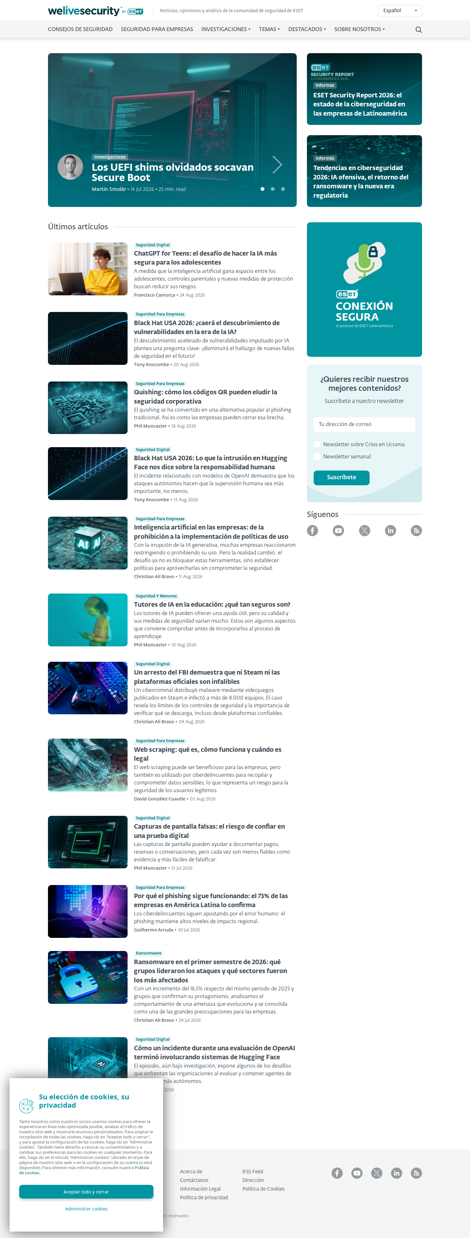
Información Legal (200, 1189)
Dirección (253, 1180)
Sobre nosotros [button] (357, 29)
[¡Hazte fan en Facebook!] (312, 530)
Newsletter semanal (347, 457)
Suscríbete (341, 477)
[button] (278, 130)
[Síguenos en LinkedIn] (390, 530)
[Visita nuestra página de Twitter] (364, 530)
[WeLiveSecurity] (100, 11)
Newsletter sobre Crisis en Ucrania (364, 444)
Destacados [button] (305, 29)
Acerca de (191, 1171)
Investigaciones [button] (224, 29)
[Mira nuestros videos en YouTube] (338, 530)
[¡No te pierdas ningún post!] (416, 530)
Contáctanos (194, 1180)
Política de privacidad (204, 1197)
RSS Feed (252, 1171)
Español (392, 10)
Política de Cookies (263, 1189)
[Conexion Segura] (364, 289)
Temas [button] (267, 29)
